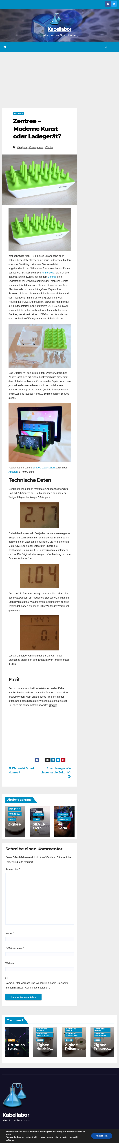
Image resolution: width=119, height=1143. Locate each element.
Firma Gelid (48, 272)
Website (9, 963)
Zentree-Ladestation (44, 467)
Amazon (13, 471)
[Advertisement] (59, 75)
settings (10, 1140)
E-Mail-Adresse (14, 948)
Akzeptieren (102, 1135)
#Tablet (49, 147)
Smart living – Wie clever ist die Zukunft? (56, 770)
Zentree (52, 276)
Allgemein (18, 113)
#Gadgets (22, 147)
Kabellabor (59, 29)
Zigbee (12, 819)
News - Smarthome (63, 818)
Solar (11, 1040)
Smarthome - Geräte (14, 809)
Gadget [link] (53, 705)
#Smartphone (36, 147)
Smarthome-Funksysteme (15, 814)
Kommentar (12, 869)
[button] (106, 47)
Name (9, 933)
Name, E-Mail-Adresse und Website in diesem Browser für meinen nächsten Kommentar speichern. (37, 985)
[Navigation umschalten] (113, 47)
